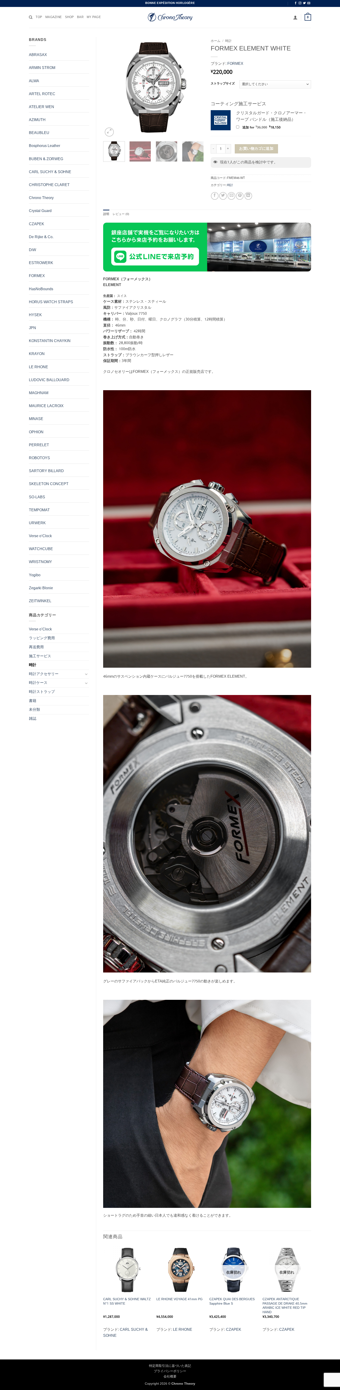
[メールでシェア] (231, 196)
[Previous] (111, 87)
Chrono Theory (41, 198)
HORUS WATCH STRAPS (51, 302)
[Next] (196, 87)
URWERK (37, 523)
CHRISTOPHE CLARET (49, 185)
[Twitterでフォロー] (304, 3)
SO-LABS (37, 497)
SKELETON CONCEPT (48, 484)
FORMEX (37, 276)
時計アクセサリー (44, 674)
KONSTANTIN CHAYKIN (50, 341)
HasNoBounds (41, 289)
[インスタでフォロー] (300, 3)
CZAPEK (36, 224)
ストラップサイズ (223, 83)
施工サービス (40, 656)
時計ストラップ (42, 692)
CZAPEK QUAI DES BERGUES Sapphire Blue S (232, 1301)
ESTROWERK (41, 263)
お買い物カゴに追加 (256, 149)
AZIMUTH (37, 120)
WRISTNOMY (40, 562)
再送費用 (36, 647)
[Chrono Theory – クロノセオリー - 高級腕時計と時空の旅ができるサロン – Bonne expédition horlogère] (170, 17)
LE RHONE (38, 367)
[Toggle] (86, 674)
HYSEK (35, 315)
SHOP (69, 17)
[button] (295, 17)
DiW (32, 250)
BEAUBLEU (39, 133)
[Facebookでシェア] (215, 196)
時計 (32, 665)
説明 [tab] (106, 214)
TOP (39, 17)
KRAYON (37, 354)
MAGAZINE (53, 17)
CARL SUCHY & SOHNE (50, 172)
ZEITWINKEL (40, 601)
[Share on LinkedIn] (248, 196)
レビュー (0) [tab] (121, 214)
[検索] (30, 17)
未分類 (34, 710)
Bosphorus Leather (44, 146)
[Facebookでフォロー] (295, 3)
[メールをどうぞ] (308, 3)
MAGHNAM (38, 393)
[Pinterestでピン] (240, 196)
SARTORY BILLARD (46, 471)
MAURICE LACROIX (46, 406)
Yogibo (34, 575)
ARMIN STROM (42, 68)
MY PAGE (94, 17)
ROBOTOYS (39, 458)
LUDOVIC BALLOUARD (49, 380)
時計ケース (38, 683)
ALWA (34, 81)
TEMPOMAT (39, 510)
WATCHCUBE (41, 549)
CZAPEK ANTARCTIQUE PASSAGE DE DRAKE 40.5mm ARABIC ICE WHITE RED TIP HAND (285, 1306)
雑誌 (32, 719)
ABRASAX (38, 55)
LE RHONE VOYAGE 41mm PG (179, 1299)
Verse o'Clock (40, 536)
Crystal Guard (40, 211)
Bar (80, 17)
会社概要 (170, 1376)
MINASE (36, 419)
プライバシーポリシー (170, 1371)
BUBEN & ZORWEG (46, 159)
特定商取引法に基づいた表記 (170, 1366)
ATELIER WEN (41, 107)
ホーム (215, 41)
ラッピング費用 (42, 638)
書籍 (32, 701)
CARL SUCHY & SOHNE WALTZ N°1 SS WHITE (127, 1301)
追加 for (266, 127)
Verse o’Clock (40, 629)
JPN (32, 328)
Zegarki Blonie (41, 588)
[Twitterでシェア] (223, 196)
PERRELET (39, 445)
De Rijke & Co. (41, 237)
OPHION (36, 432)
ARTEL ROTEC (42, 94)
